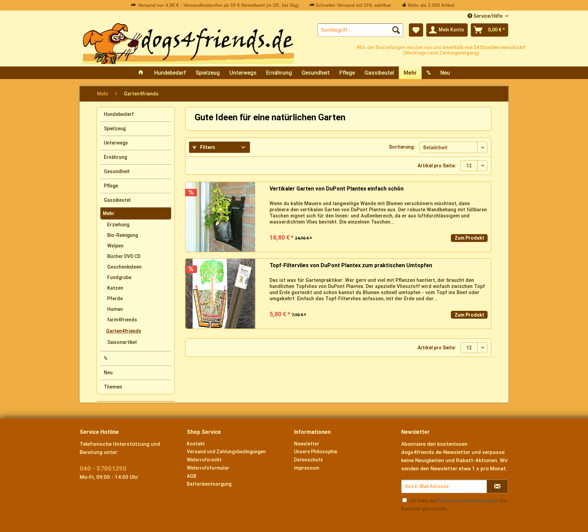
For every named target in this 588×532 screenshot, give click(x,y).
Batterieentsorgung (209, 484)
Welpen (115, 245)
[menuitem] (360, 30)
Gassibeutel (117, 200)
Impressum (306, 468)
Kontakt (196, 443)
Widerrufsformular (208, 468)
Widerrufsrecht (204, 459)
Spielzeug (115, 128)
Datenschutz (308, 459)
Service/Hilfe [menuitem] (488, 16)
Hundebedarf (119, 114)
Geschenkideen (124, 267)
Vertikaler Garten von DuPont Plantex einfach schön (337, 188)
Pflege (111, 185)
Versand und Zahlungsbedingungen (226, 451)
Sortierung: (402, 147)
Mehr (108, 213)
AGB (191, 476)
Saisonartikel (122, 342)
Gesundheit (117, 171)
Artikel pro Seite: (437, 165)
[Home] (140, 72)
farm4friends (122, 319)
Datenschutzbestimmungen (468, 500)
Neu (108, 372)
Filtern (207, 147)
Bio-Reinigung (122, 235)
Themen (113, 387)
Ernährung (115, 157)
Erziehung (118, 224)
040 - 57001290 (103, 468)
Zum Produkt (469, 238)
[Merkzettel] (416, 30)
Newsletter (306, 443)
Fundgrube (119, 277)
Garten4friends (123, 331)
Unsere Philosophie (315, 451)
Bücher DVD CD (124, 256)
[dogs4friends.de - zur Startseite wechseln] (188, 43)
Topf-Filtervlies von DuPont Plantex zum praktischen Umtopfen (351, 265)
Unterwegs (116, 143)
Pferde (115, 298)
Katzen (115, 288)
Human (115, 309)
